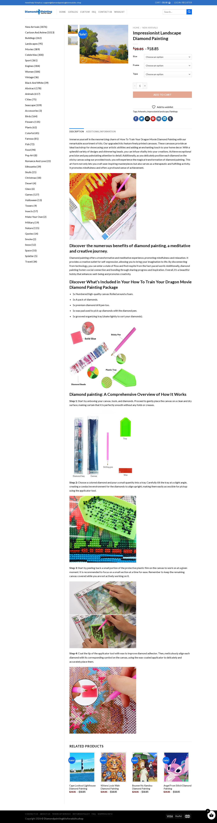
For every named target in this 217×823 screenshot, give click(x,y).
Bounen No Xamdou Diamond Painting (142, 787)
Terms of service (61, 814)
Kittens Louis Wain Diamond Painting (110, 787)
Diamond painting (85, 394)
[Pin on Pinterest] (153, 118)
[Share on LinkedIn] (164, 118)
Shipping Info (105, 814)
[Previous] (85, 44)
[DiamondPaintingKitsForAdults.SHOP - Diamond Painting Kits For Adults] (38, 12)
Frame (136, 65)
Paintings (174, 111)
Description (76, 131)
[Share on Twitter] (141, 118)
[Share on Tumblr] (170, 118)
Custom (85, 12)
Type (135, 74)
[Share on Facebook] (136, 118)
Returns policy (81, 814)
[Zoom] (84, 60)
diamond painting (175, 159)
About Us (45, 814)
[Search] (189, 12)
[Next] (123, 44)
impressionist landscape (158, 111)
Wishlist (119, 12)
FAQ (94, 12)
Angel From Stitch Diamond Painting (177, 787)
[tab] (76, 131)
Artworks (142, 111)
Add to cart (162, 94)
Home (62, 12)
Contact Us (105, 12)
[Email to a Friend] (147, 118)
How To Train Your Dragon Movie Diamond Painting (148, 139)
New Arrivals (150, 27)
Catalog (73, 12)
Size (135, 56)
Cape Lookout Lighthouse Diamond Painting (82, 787)
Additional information (101, 131)
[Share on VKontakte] (158, 118)
